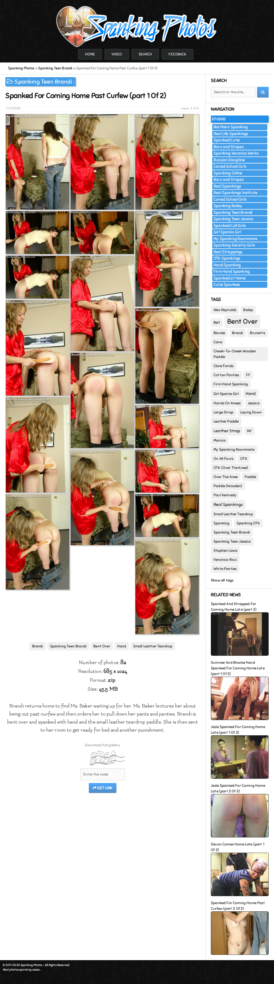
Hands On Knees (227, 403)
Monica (220, 440)
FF (248, 375)
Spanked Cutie (227, 140)
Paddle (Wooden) (228, 486)
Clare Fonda (224, 366)
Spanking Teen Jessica (234, 219)
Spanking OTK (248, 523)
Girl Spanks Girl (227, 232)
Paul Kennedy (225, 495)
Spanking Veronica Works (236, 153)
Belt (217, 322)
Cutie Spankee (227, 284)
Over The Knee (226, 477)
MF (249, 431)
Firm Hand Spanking (232, 271)
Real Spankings (227, 186)
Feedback (177, 54)
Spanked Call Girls (230, 225)
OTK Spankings (227, 258)
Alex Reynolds (225, 310)
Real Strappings (228, 251)
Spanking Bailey (228, 205)
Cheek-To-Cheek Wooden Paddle (235, 354)
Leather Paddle (226, 421)
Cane (218, 342)
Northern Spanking (231, 127)
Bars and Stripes (229, 146)
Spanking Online (228, 173)
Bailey (248, 310)
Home (90, 54)
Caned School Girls (230, 166)
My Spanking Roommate (235, 238)
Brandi (37, 646)
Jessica (254, 403)
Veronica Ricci (225, 559)
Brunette (257, 333)
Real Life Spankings (231, 133)
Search (145, 54)
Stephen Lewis (225, 550)
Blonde (219, 333)
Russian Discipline (229, 160)
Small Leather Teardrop (153, 646)
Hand (121, 646)
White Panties (225, 568)
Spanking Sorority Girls (234, 245)
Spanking (221, 523)
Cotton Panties (226, 375)
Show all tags (222, 580)
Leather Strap (227, 431)
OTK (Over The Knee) (231, 467)
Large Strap (223, 412)
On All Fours (223, 458)
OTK (243, 458)
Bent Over (101, 646)
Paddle (250, 477)
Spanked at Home (230, 278)
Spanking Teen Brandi (43, 81)
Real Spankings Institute (235, 192)
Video (117, 54)
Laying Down (251, 412)
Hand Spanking (227, 265)
